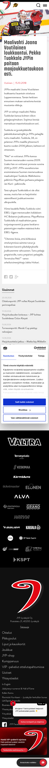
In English (6, 684)
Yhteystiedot (10, 678)
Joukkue (7, 649)
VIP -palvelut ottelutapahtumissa (23, 666)
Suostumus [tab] (8, 356)
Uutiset (6, 672)
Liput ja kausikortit (13, 644)
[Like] (5, 278)
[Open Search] (38, 5)
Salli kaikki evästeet (24, 402)
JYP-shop (8, 655)
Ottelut (7, 632)
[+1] (17, 278)
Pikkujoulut (9, 638)
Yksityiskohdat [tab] (25, 356)
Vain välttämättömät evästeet (24, 418)
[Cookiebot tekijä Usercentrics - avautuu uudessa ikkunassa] (34, 348)
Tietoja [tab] (41, 356)
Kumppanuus (10, 661)
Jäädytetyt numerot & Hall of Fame (18, 688)
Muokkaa (23, 410)
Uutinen (8, 83)
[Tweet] (11, 278)
